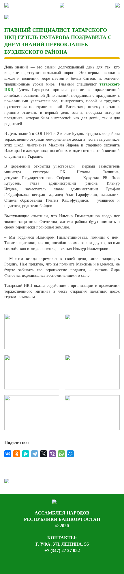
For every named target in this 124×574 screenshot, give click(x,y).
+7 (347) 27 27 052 (62, 550)
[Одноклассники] (16, 453)
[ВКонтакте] (7, 453)
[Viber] (52, 453)
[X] (43, 453)
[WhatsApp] (61, 453)
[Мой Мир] (70, 453)
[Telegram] (34, 453)
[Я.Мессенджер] (25, 453)
